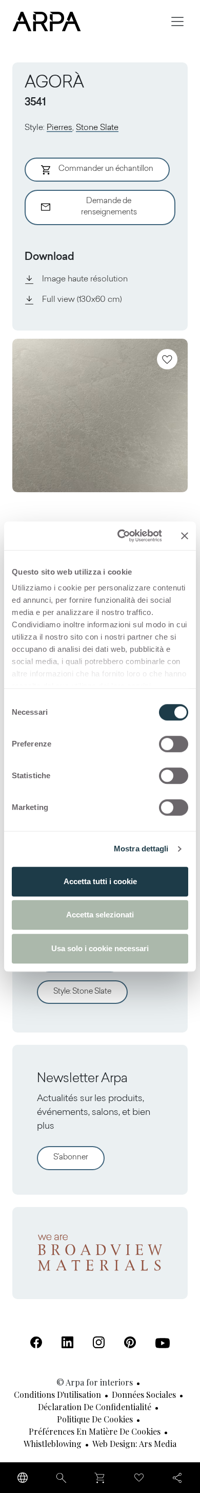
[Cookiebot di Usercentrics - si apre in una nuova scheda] (121, 535)
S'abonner (70, 1157)
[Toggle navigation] (177, 21)
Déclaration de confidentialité (94, 1406)
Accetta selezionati (100, 914)
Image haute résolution (85, 279)
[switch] (173, 744)
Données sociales (144, 1394)
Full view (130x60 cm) (82, 300)
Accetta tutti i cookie (100, 881)
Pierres (59, 128)
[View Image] (100, 415)
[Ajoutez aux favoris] (167, 359)
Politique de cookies (95, 1419)
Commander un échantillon (105, 169)
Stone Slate (97, 128)
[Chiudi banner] (184, 535)
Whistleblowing (53, 1443)
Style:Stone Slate (82, 992)
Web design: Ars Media (134, 1443)
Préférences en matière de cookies (95, 1431)
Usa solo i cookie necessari (100, 948)
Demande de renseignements (109, 207)
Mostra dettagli (141, 848)
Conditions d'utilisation (57, 1394)
